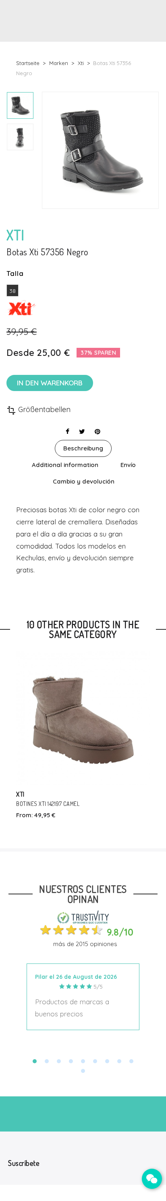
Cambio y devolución (83, 481)
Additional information (65, 465)
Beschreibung (83, 448)
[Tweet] (82, 431)
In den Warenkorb (50, 383)
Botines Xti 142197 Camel (47, 803)
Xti (20, 794)
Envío (128, 465)
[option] (20, 105)
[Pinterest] (97, 431)
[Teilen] (67, 431)
